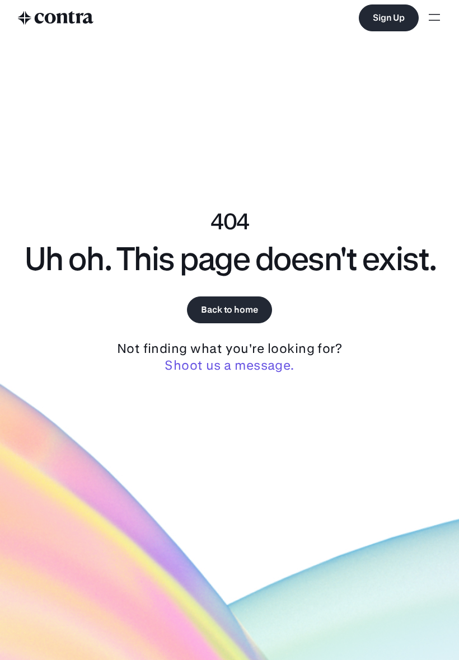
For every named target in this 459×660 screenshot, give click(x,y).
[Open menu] (434, 18)
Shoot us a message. (229, 365)
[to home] (56, 18)
